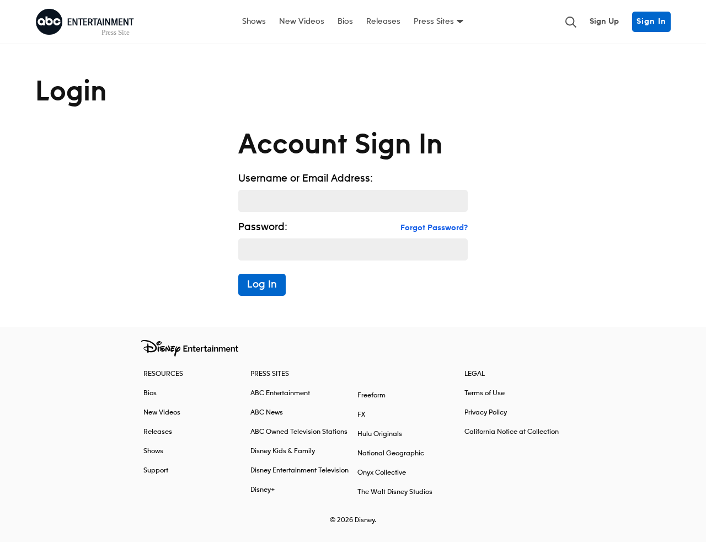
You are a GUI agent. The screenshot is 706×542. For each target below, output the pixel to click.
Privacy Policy (485, 412)
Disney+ (262, 489)
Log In (262, 284)
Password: (262, 227)
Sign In (651, 21)
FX (361, 414)
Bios (345, 21)
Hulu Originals (379, 434)
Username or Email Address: (305, 178)
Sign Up (604, 21)
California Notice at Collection (511, 431)
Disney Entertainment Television (299, 470)
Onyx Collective (381, 472)
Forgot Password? (434, 228)
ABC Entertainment (280, 393)
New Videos (301, 21)
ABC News (266, 412)
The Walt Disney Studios (394, 492)
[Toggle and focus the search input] (570, 22)
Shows (254, 21)
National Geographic (390, 453)
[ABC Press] (85, 22)
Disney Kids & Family (282, 451)
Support (155, 470)
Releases (383, 21)
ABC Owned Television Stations (298, 431)
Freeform (371, 395)
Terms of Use (484, 393)
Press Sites (434, 21)
